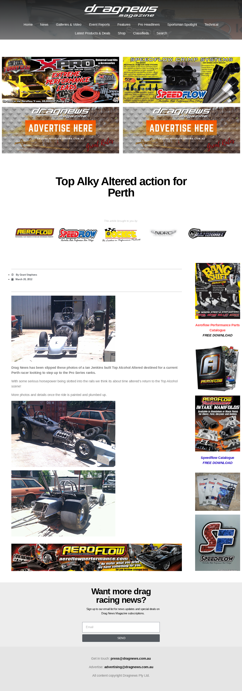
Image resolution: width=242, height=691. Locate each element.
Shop (122, 33)
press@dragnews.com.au (131, 658)
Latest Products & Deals (92, 33)
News (44, 24)
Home (28, 24)
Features (123, 24)
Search (162, 33)
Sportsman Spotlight (182, 24)
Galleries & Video (68, 24)
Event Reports (99, 24)
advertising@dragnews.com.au (128, 667)
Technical (211, 24)
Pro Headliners (149, 24)
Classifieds (141, 33)
